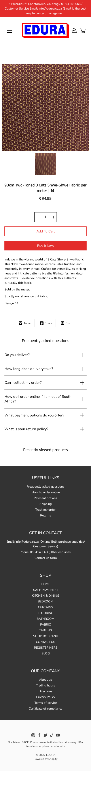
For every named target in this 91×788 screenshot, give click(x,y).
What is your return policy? (26, 429)
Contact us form (45, 558)
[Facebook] (39, 735)
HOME (45, 584)
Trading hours (45, 685)
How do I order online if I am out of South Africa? (37, 399)
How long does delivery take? (28, 368)
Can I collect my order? (23, 382)
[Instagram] (33, 735)
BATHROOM (45, 619)
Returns (45, 515)
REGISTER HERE (45, 648)
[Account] (74, 30)
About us (45, 680)
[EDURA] (45, 30)
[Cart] (83, 30)
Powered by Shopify (45, 759)
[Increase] (53, 217)
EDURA (50, 755)
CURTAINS (45, 607)
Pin (68, 323)
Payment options (45, 498)
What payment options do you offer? (34, 415)
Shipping (46, 504)
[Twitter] (45, 735)
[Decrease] (37, 217)
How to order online (46, 492)
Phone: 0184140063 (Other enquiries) (46, 552)
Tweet (28, 323)
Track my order (45, 510)
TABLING (45, 630)
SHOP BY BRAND (45, 636)
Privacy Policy (45, 697)
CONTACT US (45, 642)
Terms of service (45, 703)
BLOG (46, 653)
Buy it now (45, 245)
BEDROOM (45, 601)
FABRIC (45, 624)
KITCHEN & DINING (45, 596)
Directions (45, 691)
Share (49, 323)
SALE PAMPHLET (45, 590)
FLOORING (45, 613)
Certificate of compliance (45, 708)
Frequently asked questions (45, 486)
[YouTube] (58, 735)
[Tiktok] (52, 735)
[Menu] (9, 30)
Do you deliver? (17, 354)
